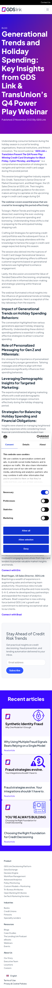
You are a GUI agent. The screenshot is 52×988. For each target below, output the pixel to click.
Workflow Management (15, 876)
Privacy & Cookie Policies (15, 983)
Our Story (8, 958)
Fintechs (8, 914)
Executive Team (11, 961)
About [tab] (43, 444)
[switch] (45, 501)
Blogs (6, 929)
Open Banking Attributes (15, 893)
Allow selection (26, 539)
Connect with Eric (11, 570)
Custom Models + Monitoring (17, 886)
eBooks (7, 939)
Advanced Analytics (13, 879)
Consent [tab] (9, 444)
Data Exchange (11, 869)
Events (7, 946)
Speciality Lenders (12, 918)
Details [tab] (26, 444)
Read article (9, 750)
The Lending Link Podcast (15, 936)
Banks (7, 908)
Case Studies (10, 933)
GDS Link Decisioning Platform (17, 866)
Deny (26, 549)
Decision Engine (11, 873)
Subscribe (14, 670)
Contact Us (45, 2)
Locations (8, 964)
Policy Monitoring (12, 883)
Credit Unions (10, 911)
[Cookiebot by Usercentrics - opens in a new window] (37, 437)
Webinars (8, 943)
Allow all (26, 530)
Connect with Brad (12, 614)
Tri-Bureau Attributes (13, 889)
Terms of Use (10, 980)
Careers (7, 968)
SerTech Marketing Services (16, 896)
